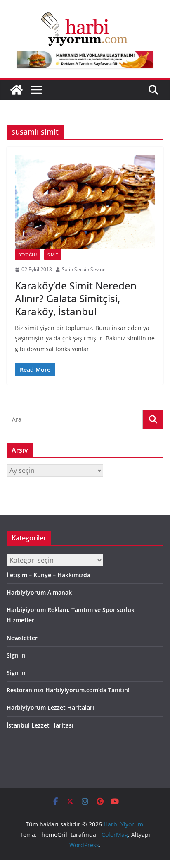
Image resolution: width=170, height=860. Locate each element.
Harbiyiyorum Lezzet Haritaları (50, 707)
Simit (52, 255)
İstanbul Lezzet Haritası (40, 725)
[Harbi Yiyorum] (16, 90)
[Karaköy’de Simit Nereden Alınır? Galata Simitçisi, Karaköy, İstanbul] (85, 202)
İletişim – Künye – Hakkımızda (48, 575)
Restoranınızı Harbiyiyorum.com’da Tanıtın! (68, 690)
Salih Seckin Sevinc (83, 269)
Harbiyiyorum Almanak (39, 592)
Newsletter (22, 638)
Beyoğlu (27, 255)
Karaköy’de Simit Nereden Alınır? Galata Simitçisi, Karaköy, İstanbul (76, 298)
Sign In (16, 655)
